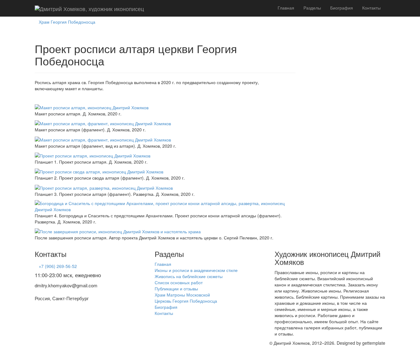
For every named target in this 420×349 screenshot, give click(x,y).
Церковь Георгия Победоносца (186, 301)
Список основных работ (179, 282)
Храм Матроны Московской (182, 295)
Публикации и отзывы (176, 288)
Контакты (371, 8)
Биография (341, 8)
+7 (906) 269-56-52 (58, 266)
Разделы (312, 8)
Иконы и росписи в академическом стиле (196, 270)
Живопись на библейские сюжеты (189, 276)
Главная (286, 8)
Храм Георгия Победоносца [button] (67, 22)
